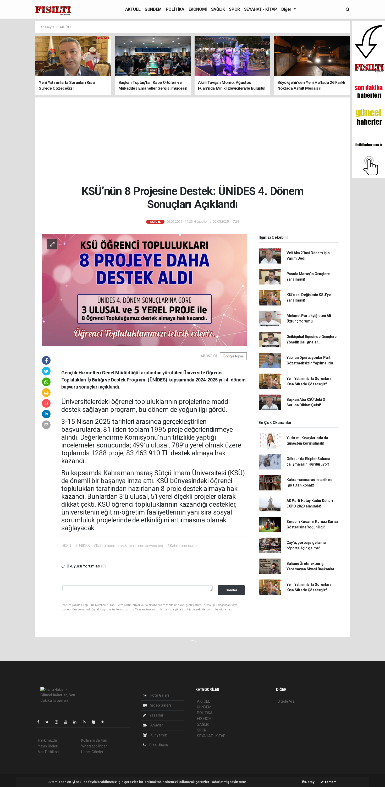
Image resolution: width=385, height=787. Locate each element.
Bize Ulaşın (158, 745)
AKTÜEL (133, 9)
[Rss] (86, 722)
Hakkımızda (47, 740)
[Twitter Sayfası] (49, 722)
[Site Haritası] (96, 722)
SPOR (234, 9)
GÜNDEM (153, 9)
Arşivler (156, 725)
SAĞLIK (218, 9)
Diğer (287, 9)
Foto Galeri (159, 695)
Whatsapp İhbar (94, 746)
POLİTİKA (175, 9)
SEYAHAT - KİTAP (260, 9)
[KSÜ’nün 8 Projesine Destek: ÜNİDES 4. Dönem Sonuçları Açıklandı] (144, 289)
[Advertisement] (192, 141)
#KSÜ (66, 546)
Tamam (330, 782)
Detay (310, 782)
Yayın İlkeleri (48, 746)
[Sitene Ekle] (104, 722)
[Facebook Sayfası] (40, 722)
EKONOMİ (198, 9)
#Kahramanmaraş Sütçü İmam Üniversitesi (128, 546)
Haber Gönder (92, 752)
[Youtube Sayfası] (68, 722)
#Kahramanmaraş (182, 546)
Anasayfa (47, 27)
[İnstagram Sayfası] (58, 722)
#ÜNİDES (82, 546)
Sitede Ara (286, 701)
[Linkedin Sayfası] (77, 722)
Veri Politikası (48, 752)
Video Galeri (160, 705)
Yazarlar (156, 715)
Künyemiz (158, 735)
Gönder (231, 590)
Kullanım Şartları (94, 740)
